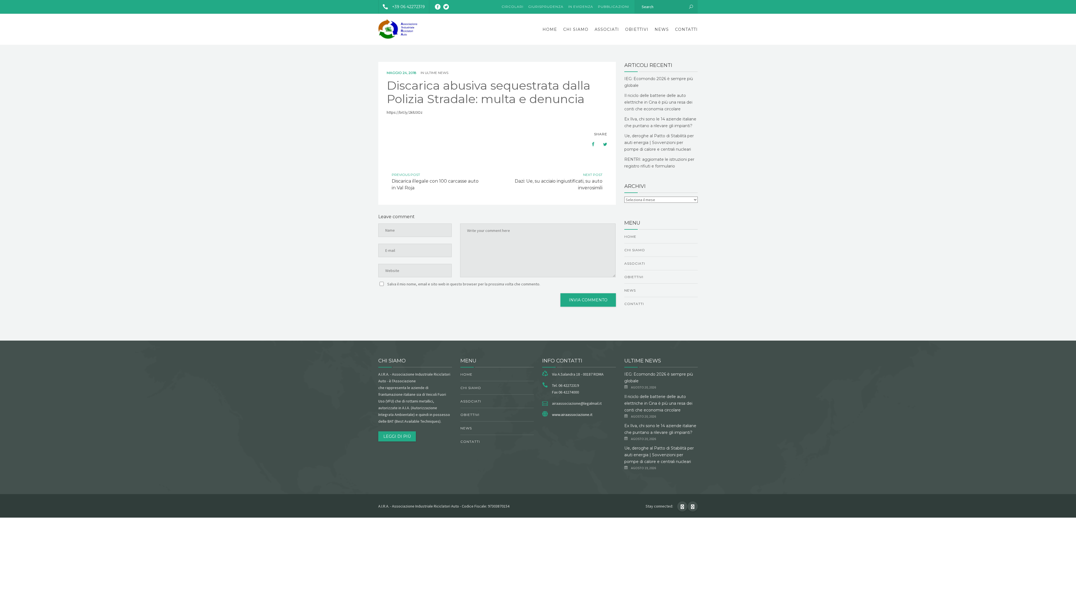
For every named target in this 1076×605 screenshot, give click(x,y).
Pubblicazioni (613, 6)
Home (549, 29)
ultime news (436, 73)
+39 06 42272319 (408, 6)
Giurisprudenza (545, 6)
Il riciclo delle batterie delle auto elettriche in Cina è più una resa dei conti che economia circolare (658, 102)
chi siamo (575, 29)
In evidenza (580, 6)
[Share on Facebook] (590, 144)
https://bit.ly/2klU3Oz (405, 112)
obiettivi (636, 29)
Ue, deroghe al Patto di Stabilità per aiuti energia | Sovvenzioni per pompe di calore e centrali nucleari (659, 142)
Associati (607, 29)
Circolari (512, 6)
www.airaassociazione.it (572, 414)
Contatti (686, 29)
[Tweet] (602, 144)
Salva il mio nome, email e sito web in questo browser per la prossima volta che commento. (463, 284)
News (662, 29)
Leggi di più (397, 436)
